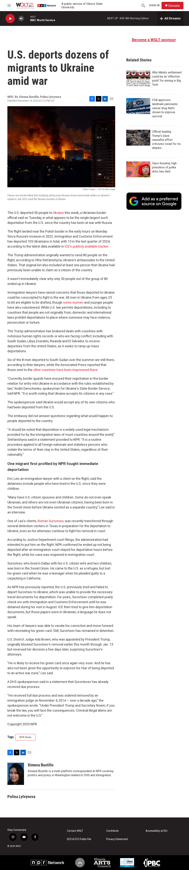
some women (73, 302)
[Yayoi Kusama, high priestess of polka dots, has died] (138, 169)
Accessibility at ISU (156, 830)
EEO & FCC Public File (79, 839)
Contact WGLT (75, 830)
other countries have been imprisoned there (65, 370)
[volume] (21, 18)
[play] (10, 18)
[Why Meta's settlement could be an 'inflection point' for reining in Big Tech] (138, 78)
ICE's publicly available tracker (86, 246)
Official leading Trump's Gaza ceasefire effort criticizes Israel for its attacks (166, 140)
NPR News (25, 737)
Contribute (112, 830)
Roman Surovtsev (50, 521)
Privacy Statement (117, 839)
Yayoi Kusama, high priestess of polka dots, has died (164, 167)
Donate (174, 6)
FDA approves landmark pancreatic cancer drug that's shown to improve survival (165, 108)
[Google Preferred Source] (153, 201)
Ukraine (58, 213)
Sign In (154, 5)
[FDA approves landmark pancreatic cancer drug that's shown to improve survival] (138, 106)
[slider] (27, 18)
